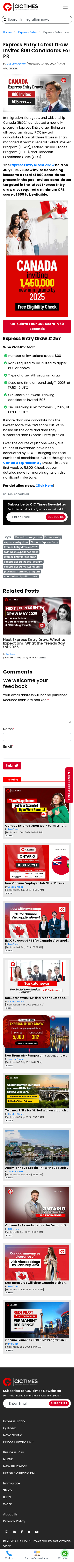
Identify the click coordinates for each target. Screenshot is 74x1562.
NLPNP (8, 1459)
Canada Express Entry (22, 462)
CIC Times (13, 1229)
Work (7, 1504)
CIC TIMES (23, 1541)
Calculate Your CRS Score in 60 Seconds (37, 326)
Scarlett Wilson (16, 1001)
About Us (10, 1514)
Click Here (44, 485)
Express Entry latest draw (32, 165)
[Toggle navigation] (65, 7)
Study (7, 1490)
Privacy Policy (14, 1521)
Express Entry (27, 32)
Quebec (9, 1428)
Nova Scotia (12, 1435)
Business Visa (13, 1452)
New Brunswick (15, 1466)
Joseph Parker (17, 63)
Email (8, 746)
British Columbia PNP (19, 1473)
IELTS (7, 1497)
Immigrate (11, 1483)
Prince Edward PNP (18, 1442)
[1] (5, 19)
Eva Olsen (10, 654)
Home (7, 32)
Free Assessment (69, 785)
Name (8, 729)
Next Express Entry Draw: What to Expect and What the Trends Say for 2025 (34, 643)
